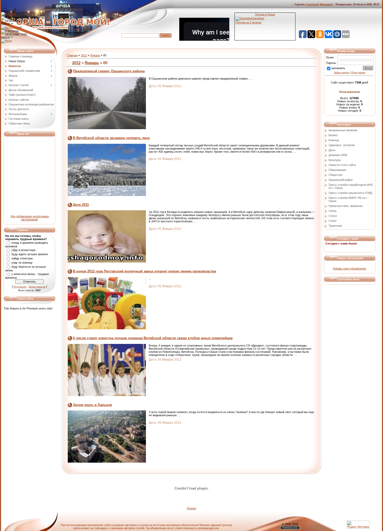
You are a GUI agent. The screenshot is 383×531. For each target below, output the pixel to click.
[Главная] (8, 13)
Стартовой (312, 4)
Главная (72, 55)
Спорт (333, 220)
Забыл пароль (341, 72)
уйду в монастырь (23, 250)
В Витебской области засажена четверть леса (111, 138)
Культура (335, 160)
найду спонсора (22, 258)
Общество (335, 174)
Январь (95, 55)
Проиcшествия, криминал (346, 205)
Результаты (20, 286)
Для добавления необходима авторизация (29, 218)
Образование (337, 169)
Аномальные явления (343, 130)
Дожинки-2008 (338, 155)
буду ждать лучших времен (29, 254)
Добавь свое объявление (349, 268)
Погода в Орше (265, 14)
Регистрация (358, 72)
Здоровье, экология (342, 145)
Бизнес (333, 135)
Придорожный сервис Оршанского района (109, 71)
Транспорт (335, 225)
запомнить (338, 68)
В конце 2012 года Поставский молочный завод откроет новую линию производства (144, 271)
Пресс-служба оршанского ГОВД (350, 192)
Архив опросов (37, 286)
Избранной (326, 4)
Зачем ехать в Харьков (92, 405)
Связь (333, 210)
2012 (84, 55)
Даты (332, 150)
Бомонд (334, 140)
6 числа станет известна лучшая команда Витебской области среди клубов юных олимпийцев (153, 338)
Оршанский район (341, 179)
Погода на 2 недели (248, 22)
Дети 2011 (81, 205)
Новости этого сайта (342, 164)
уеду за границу (22, 262)
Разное (191, 508)
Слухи (333, 215)
